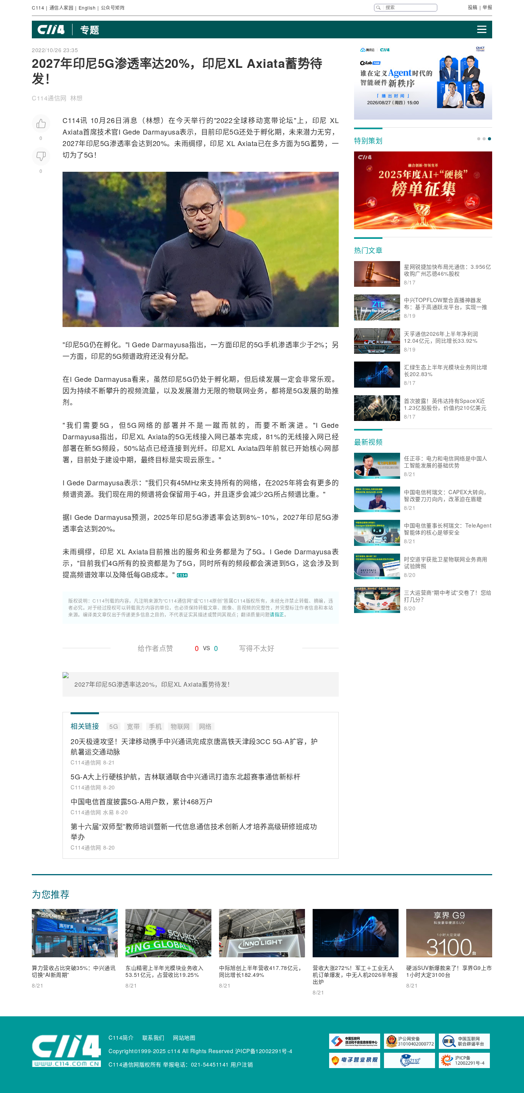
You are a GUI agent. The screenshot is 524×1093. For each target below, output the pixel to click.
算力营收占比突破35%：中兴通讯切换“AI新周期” (73, 971)
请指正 (277, 614)
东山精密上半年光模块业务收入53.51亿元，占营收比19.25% (164, 971)
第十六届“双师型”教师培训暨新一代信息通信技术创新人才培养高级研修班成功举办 (194, 831)
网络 (146, 425)
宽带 (271, 120)
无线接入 (199, 436)
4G (202, 494)
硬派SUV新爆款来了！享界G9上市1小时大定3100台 (449, 971)
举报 (487, 7)
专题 (89, 29)
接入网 (313, 436)
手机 (271, 344)
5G (234, 131)
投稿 (473, 7)
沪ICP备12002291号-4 (264, 1051)
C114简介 (121, 1037)
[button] (478, 138)
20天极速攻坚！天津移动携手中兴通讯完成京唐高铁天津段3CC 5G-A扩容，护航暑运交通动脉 (194, 746)
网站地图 (184, 1037)
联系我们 (153, 1037)
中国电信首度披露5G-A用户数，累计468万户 (142, 801)
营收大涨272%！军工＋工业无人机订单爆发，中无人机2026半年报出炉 (355, 974)
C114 (38, 7)
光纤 (197, 448)
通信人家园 (61, 7)
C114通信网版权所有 (135, 1064)
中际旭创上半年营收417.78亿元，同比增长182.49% (261, 971)
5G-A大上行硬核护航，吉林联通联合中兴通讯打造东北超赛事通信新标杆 (185, 776)
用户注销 (242, 1064)
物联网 (239, 390)
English (87, 7)
